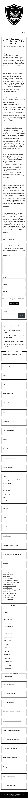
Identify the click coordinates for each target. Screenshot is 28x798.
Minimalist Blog (20, 794)
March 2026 (7, 616)
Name (4, 277)
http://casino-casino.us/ (9, 684)
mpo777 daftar (7, 483)
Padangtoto (6, 767)
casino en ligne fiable (8, 430)
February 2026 (8, 619)
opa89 (4, 375)
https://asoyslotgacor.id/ (9, 593)
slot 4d (5, 527)
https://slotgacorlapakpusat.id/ (11, 582)
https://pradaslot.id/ (8, 574)
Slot (4, 412)
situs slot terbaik (7, 501)
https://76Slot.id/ (7, 588)
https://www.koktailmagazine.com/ (12, 554)
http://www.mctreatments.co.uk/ (12, 721)
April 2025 (7, 654)
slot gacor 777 (7, 476)
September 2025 (8, 637)
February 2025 (8, 661)
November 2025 (8, 630)
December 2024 (8, 668)
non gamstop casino (8, 467)
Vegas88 (5, 439)
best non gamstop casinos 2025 (11, 480)
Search (5, 311)
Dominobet (6, 449)
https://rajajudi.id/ (8, 599)
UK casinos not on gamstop (10, 545)
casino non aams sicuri (9, 458)
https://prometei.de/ (8, 393)
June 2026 (7, 609)
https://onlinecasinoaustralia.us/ (11, 739)
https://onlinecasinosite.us (10, 757)
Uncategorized (11, 239)
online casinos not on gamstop (11, 403)
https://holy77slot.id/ (8, 597)
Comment (6, 256)
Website (5, 292)
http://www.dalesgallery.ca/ (9, 104)
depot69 (5, 497)
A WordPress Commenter (10, 354)
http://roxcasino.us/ (8, 702)
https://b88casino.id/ (8, 573)
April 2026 (7, 612)
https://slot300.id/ (8, 578)
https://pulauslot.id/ (8, 584)
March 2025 (7, 658)
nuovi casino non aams (9, 421)
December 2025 (8, 626)
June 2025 (7, 647)
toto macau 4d (7, 490)
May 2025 (7, 651)
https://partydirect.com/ (9, 366)
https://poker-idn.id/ (8, 576)
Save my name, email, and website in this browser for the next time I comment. (15, 299)
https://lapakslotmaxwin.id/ (10, 580)
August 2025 (7, 640)
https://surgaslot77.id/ (9, 595)
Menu (23, 32)
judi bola (5, 563)
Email (4, 284)
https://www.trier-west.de (10, 748)
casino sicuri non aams (9, 776)
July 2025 (6, 644)
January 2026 (7, 623)
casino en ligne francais (9, 785)
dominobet (6, 487)
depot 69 (5, 508)
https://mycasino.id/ (8, 591)
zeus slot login (7, 536)
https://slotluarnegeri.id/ (9, 586)
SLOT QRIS (6, 517)
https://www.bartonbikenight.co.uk (12, 730)
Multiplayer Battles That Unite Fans (13, 341)
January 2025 (7, 665)
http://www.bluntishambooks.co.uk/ (13, 711)
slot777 (5, 384)
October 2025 (8, 633)
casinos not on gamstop (9, 693)
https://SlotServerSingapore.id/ (11, 590)
